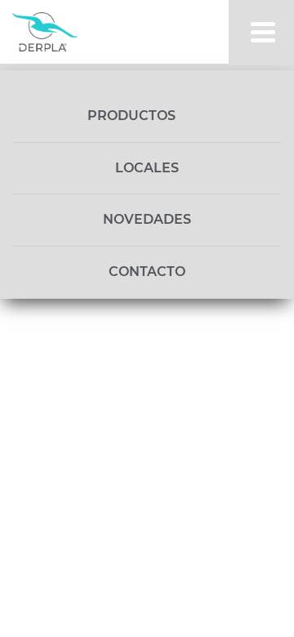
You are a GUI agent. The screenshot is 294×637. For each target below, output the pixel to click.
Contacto (147, 271)
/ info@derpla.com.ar (129, 330)
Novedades (147, 219)
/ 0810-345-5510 (112, 307)
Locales (147, 168)
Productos (133, 115)
